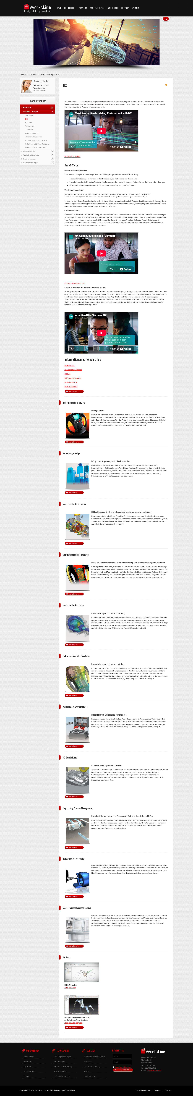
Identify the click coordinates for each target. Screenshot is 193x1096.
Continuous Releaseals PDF (74, 283)
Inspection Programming (73, 858)
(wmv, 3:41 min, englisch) (73, 1023)
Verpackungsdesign (71, 453)
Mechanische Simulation (73, 605)
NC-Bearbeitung (70, 757)
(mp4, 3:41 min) (70, 988)
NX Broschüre (69, 366)
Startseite (23, 75)
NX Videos (67, 957)
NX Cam (67, 374)
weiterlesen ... (74, 391)
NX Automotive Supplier (72, 378)
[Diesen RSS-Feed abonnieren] (166, 85)
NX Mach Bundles (70, 387)
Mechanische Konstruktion (74, 504)
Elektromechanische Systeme (76, 554)
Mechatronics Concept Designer (77, 908)
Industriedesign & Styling (74, 402)
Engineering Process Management (78, 808)
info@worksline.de (154, 1071)
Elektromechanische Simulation (76, 656)
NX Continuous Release (73, 370)
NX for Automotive (70, 382)
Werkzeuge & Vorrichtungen (75, 706)
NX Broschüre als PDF (72, 157)
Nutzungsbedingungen (123, 1067)
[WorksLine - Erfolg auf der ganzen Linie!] (37, 8)
